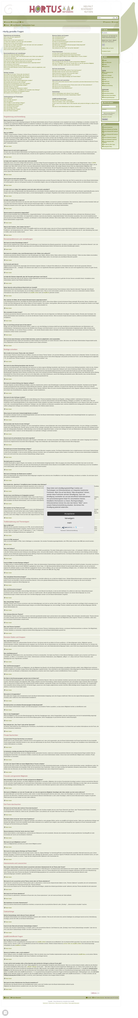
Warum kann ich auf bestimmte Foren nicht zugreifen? (17, 83)
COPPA (94, 163)
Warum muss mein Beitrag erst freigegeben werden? (17, 91)
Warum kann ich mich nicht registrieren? (14, 40)
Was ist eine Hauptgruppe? (59, 46)
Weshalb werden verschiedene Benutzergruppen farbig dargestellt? (68, 44)
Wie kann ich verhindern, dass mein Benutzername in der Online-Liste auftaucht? (23, 56)
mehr (69, 523)
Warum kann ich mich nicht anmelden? (13, 43)
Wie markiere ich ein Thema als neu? (13, 92)
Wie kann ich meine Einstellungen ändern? (14, 54)
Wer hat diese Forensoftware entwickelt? (62, 100)
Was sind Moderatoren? (58, 38)
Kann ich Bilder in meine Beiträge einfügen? (14, 102)
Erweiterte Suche (106, 51)
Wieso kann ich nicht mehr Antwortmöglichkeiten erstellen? (18, 80)
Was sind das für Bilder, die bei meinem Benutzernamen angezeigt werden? (22, 62)
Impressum (63, 530)
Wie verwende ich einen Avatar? (11, 64)
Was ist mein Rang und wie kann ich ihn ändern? (16, 65)
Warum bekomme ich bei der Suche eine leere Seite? (65, 73)
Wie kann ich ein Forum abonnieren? (61, 86)
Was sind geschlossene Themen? (12, 109)
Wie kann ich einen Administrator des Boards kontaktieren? (66, 106)
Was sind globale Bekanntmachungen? (13, 104)
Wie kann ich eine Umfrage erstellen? (13, 78)
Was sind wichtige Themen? (11, 107)
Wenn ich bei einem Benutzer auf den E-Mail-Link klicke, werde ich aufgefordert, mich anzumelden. (24, 68)
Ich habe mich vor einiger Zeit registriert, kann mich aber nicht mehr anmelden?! (23, 44)
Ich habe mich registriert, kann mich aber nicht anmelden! (18, 41)
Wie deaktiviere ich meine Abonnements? (62, 88)
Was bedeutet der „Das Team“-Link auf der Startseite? (65, 48)
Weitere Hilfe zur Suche (108, 48)
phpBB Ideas (82, 954)
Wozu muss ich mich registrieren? (12, 37)
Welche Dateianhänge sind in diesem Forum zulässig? (65, 93)
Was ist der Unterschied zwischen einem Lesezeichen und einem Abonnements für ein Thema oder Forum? (75, 82)
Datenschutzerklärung (72, 530)
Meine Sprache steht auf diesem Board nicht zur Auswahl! (18, 61)
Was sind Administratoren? (58, 37)
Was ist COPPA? (8, 38)
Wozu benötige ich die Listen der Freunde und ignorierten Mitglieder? (69, 61)
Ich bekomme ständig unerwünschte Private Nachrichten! (66, 54)
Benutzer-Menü (108, 102)
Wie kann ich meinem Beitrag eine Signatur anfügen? (16, 77)
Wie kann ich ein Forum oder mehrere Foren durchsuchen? (66, 70)
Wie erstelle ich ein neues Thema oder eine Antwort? (16, 74)
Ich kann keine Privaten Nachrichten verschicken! (64, 53)
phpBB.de (46, 292)
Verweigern (69, 518)
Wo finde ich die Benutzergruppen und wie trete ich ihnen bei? (67, 41)
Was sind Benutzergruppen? (59, 40)
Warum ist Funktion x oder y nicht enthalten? (63, 101)
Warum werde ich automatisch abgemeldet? (14, 48)
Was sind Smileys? (8, 101)
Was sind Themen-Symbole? (11, 110)
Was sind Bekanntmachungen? (11, 106)
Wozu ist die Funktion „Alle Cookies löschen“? (15, 49)
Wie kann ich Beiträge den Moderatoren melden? (16, 88)
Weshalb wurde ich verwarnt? (11, 86)
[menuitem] (7, 22)
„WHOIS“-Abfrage (32, 966)
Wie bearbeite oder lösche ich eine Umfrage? (15, 82)
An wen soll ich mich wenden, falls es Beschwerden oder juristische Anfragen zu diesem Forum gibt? (75, 104)
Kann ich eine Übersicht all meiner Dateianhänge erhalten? (66, 94)
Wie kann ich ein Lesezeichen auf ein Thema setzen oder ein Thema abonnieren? (72, 84)
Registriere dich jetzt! (107, 116)
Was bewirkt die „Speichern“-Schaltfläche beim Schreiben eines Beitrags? (22, 89)
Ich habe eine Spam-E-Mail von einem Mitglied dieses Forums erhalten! (69, 56)
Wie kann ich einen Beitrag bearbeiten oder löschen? (16, 75)
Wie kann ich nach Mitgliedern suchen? (61, 74)
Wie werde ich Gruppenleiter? (59, 43)
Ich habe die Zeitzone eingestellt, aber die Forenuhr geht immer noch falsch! (22, 59)
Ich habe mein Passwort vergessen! (13, 46)
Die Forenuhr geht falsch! (10, 58)
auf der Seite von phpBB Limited (72, 943)
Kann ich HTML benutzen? (10, 99)
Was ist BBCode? (8, 98)
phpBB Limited (34, 292)
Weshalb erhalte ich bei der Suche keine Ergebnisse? (65, 71)
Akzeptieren (69, 514)
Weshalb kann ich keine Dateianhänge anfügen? (15, 85)
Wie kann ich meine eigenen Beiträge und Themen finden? (66, 76)
